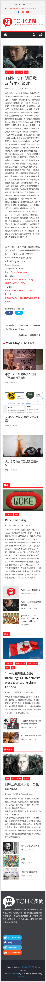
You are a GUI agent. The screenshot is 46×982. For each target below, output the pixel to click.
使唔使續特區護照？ (29, 872)
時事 (7, 668)
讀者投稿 (26, 779)
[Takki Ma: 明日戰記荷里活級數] (11, 605)
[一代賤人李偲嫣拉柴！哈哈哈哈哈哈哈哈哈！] (11, 724)
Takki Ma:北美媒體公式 (29, 335)
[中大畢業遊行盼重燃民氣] (11, 737)
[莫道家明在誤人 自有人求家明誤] (23, 393)
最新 (13, 668)
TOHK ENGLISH (20, 663)
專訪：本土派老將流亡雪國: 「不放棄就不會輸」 (21, 376)
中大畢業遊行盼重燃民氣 (31, 735)
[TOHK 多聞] (6, 35)
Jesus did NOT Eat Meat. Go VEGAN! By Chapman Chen (23, 327)
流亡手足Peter (16, 779)
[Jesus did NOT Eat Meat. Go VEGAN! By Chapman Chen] (11, 620)
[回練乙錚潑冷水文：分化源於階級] (23, 764)
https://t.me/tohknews (16, 272)
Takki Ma (19, 72)
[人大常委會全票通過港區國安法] (23, 436)
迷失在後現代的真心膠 (30, 846)
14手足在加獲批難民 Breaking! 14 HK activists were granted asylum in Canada (23, 680)
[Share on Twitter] (19, 313)
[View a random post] (40, 35)
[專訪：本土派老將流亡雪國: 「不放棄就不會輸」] (23, 350)
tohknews (27, 89)
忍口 (23, 859)
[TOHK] (23, 898)
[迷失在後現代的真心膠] (11, 848)
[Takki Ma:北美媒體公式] (11, 592)
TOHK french (32, 663)
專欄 (26, 72)
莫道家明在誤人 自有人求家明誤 (22, 418)
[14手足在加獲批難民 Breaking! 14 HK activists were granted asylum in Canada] (23, 648)
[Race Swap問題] (23, 500)
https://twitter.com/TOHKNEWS (20, 290)
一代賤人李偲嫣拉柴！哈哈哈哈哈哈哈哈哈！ (31, 722)
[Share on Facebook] (9, 313)
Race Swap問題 (16, 520)
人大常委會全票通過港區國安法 (21, 463)
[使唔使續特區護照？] (11, 874)
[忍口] (11, 861)
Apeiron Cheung (27, 692)
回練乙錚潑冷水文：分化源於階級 (22, 786)
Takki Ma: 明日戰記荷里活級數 (31, 603)
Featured (9, 72)
